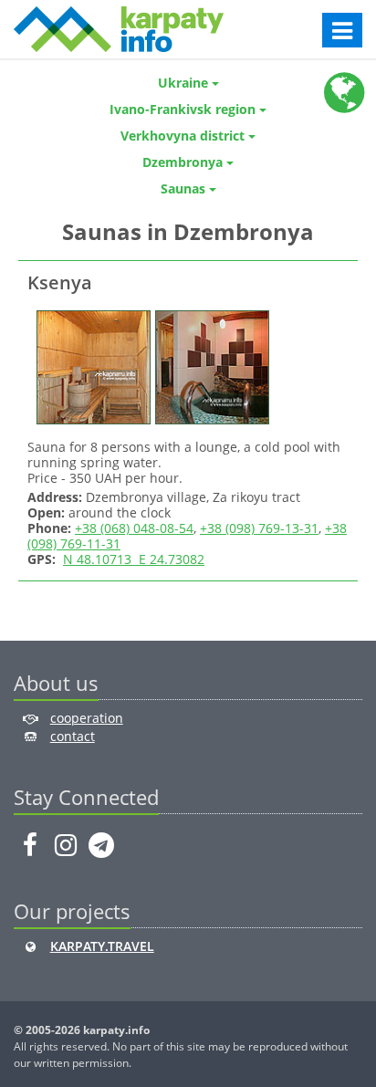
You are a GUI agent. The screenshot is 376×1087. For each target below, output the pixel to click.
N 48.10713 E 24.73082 (133, 559)
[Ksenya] (91, 365)
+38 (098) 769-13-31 (259, 528)
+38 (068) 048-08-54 (134, 528)
